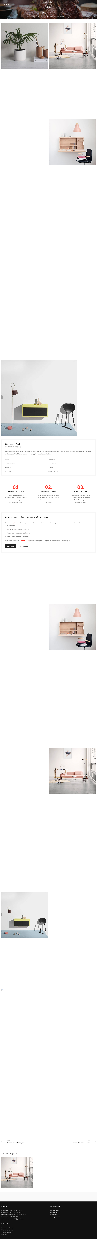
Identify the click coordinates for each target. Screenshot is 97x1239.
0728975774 (18, 1212)
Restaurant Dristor (7, 1228)
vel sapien (12, 523)
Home (34, 16)
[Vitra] (13, 1196)
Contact (4, 1234)
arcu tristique (24, 540)
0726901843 (21, 1214)
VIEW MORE (10, 546)
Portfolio (41, 16)
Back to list (48, 1141)
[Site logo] (48, 4)
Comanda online (6, 1232)
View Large (31, 1158)
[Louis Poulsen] (60, 1196)
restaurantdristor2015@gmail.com (12, 1219)
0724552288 (18, 1210)
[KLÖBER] (84, 1196)
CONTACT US (24, 546)
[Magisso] (37, 1196)
